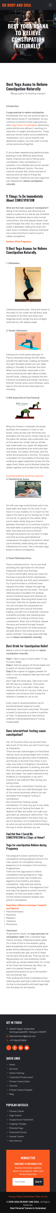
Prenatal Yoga (16, 1128)
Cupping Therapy (17, 1124)
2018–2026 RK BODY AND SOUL (23, 1202)
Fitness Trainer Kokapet (20, 1090)
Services (13, 1069)
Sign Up (38, 1181)
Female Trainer (16, 1136)
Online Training (16, 1073)
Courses (13, 1085)
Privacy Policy (15, 1196)
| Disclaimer (28, 1196)
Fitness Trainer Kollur (19, 1081)
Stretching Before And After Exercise (24, 476)
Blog (11, 1094)
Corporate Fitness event (21, 1077)
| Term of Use (41, 1196)
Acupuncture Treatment (21, 1119)
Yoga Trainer (15, 1115)
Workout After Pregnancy (18, 241)
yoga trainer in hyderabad (24, 125)
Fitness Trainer (16, 1111)
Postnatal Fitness (18, 1132)
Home (12, 1064)
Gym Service (15, 1141)
